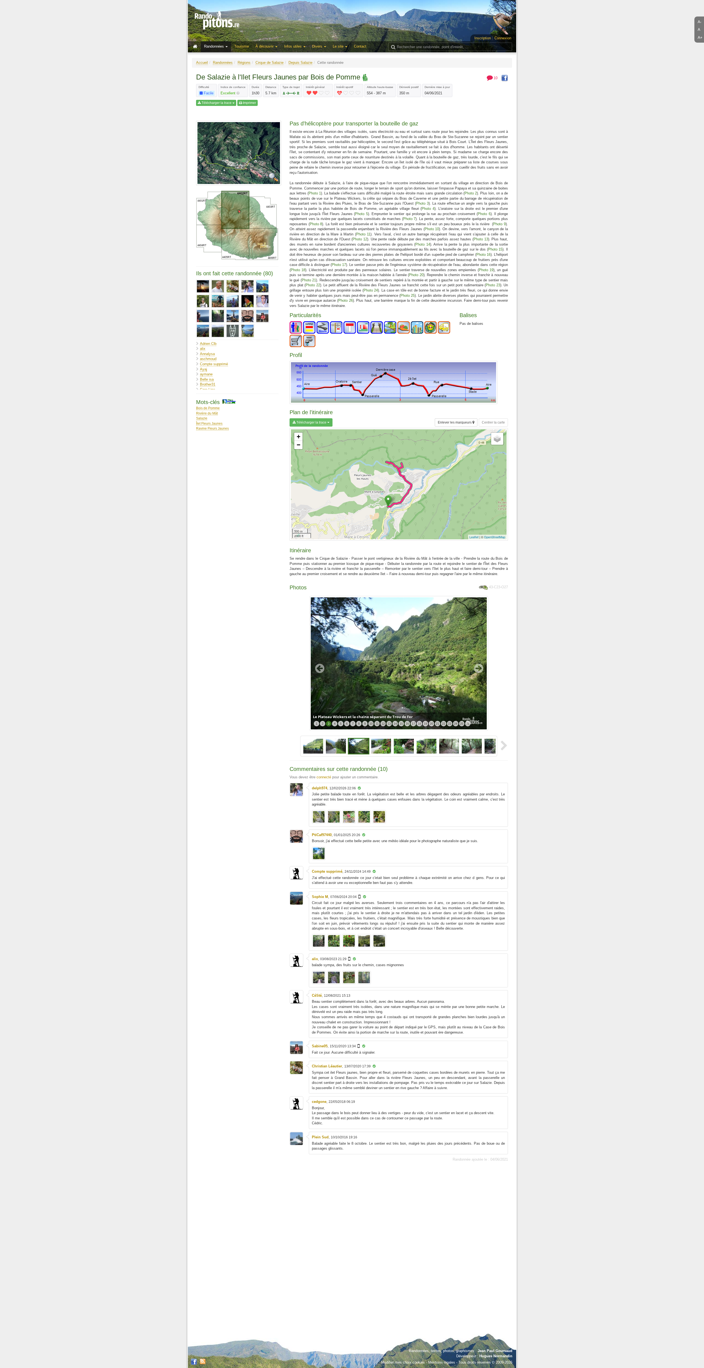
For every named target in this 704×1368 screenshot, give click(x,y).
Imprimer (249, 103)
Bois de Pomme (208, 408)
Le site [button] (339, 46)
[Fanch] (262, 286)
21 (437, 723)
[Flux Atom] (202, 1361)
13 (389, 723)
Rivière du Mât (207, 413)
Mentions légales (441, 1362)
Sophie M (320, 897)
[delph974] (247, 286)
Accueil (202, 63)
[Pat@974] (218, 316)
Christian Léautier (327, 1066)
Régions (244, 63)
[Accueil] (196, 46)
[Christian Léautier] (233, 286)
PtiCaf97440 (322, 835)
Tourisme (241, 46)
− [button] (298, 444)
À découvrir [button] (265, 46)
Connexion (502, 38)
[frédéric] (203, 301)
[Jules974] (218, 301)
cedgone (319, 1102)
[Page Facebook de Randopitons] (194, 1362)
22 (443, 723)
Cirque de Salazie (269, 63)
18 (419, 723)
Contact (360, 46)
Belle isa (207, 379)
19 (425, 723)
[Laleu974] (233, 301)
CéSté (317, 995)
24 (455, 723)
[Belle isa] (203, 286)
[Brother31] (218, 286)
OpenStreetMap (494, 537)
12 (383, 723)
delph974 (319, 788)
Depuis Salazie (300, 63)
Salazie (201, 418)
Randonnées (223, 63)
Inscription (482, 38)
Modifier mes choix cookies (403, 1362)
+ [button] (298, 436)
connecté (324, 777)
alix (202, 349)
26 (467, 723)
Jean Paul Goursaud (495, 1351)
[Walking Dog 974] (233, 331)
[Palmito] (203, 316)
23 (449, 723)
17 (413, 723)
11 (377, 723)
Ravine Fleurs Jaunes (212, 428)
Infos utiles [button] (293, 46)
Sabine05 (320, 1046)
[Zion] (247, 331)
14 (395, 723)
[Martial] (247, 301)
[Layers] (497, 439)
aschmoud (208, 359)
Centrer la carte (493, 422)
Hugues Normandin (495, 1356)
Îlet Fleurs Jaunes (209, 423)
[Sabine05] (262, 316)
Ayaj (203, 369)
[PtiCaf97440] (247, 316)
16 (407, 723)
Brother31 (207, 384)
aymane (206, 374)
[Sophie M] (203, 331)
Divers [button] (317, 46)
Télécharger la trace (216, 103)
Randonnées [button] (214, 46)
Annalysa (207, 354)
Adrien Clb (208, 344)
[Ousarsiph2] (262, 301)
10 (371, 723)
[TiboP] (218, 331)
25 (461, 723)
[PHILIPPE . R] (233, 316)
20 (431, 723)
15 (401, 723)
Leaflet (474, 537)
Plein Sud (320, 1137)
